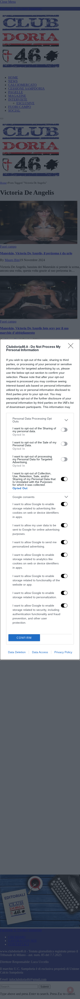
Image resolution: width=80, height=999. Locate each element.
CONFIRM (24, 637)
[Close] (72, 347)
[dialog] (40, 499)
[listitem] (40, 420)
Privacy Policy (63, 652)
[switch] (64, 430)
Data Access (40, 652)
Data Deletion (17, 652)
